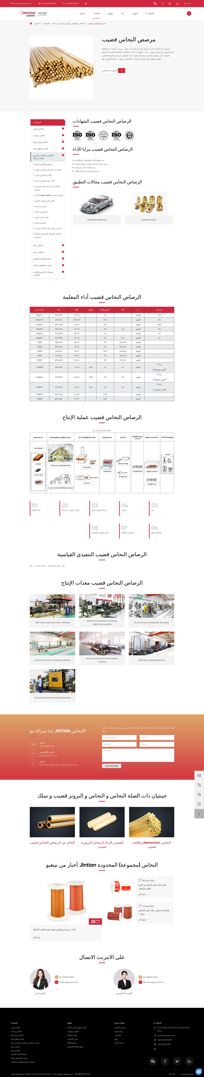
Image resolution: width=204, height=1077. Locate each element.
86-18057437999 (67, 977)
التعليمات (117, 1035)
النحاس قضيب (40, 223)
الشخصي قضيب (40, 212)
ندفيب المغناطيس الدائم (42, 265)
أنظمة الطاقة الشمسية (75, 1047)
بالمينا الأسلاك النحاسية (42, 259)
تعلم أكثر (38, 937)
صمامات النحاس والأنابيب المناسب (43, 273)
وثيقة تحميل (118, 1031)
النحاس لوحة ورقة (40, 142)
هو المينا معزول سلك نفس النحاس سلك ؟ (154, 912)
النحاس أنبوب (38, 129)
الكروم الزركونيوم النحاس (44, 201)
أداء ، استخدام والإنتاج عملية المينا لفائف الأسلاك (54, 929)
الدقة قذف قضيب (41, 217)
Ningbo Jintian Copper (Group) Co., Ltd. (41, 1074)
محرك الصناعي (72, 1039)
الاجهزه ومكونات (73, 1031)
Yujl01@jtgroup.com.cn (69, 982)
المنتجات (96, 13)
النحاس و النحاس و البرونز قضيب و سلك (68, 23)
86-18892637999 (150, 977)
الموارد (135, 13)
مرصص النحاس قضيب (97, 23)
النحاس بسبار (38, 252)
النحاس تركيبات (39, 135)
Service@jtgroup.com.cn (153, 982)
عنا (123, 13)
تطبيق (110, 13)
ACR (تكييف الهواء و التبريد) (76, 1028)
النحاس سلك (38, 245)
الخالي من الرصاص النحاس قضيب (47, 170)
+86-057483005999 (48, 3)
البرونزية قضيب (40, 206)
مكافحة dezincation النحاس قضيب (48, 195)
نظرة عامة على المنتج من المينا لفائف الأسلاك (152, 887)
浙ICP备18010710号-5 (83, 1074)
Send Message (111, 766)
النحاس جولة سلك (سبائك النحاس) (48, 228)
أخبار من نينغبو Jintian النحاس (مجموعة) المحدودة (102, 865)
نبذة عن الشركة (119, 1028)
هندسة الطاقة (72, 1035)
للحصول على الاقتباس (112, 71)
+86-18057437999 (72, 3)
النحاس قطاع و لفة (40, 149)
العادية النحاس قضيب (42, 175)
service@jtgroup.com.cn (23, 3)
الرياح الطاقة (71, 1043)
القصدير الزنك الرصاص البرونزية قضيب (47, 188)
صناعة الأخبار (119, 1043)
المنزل (81, 13)
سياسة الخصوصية (187, 1074)
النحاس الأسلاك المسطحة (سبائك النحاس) (47, 235)
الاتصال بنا (150, 13)
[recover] (199, 1072)
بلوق (116, 1039)
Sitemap (172, 1074)
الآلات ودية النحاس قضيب (44, 181)
